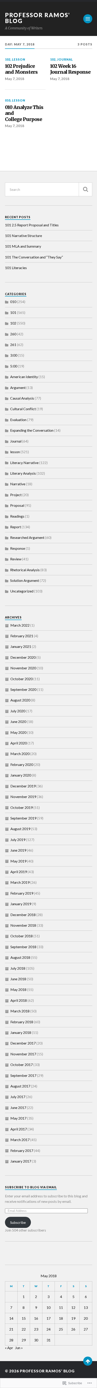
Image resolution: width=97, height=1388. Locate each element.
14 (11, 1318)
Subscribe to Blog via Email (31, 1187)
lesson (18, 59)
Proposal (17, 505)
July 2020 (17, 711)
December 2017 (23, 1043)
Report (15, 527)
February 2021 (21, 636)
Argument (18, 387)
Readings (17, 516)
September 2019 (23, 818)
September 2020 (23, 689)
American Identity (24, 376)
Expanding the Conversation (31, 430)
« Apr (9, 1347)
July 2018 (17, 968)
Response (17, 548)
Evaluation (18, 419)
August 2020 (20, 700)
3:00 (13, 355)
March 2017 (20, 1139)
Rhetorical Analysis (25, 570)
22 (24, 1329)
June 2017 (18, 1107)
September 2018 (23, 947)
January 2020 (20, 775)
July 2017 (17, 1096)
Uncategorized (21, 591)
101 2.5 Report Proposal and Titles (32, 225)
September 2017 (23, 1075)
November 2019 (23, 796)
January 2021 (20, 646)
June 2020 (18, 721)
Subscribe (18, 1222)
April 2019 (18, 871)
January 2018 (20, 1032)
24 (48, 1329)
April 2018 (18, 1000)
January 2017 (20, 1161)
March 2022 (20, 625)
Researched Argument (27, 537)
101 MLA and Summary (23, 246)
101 (13, 312)
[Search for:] (48, 189)
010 (7, 100)
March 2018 (20, 1011)
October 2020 (21, 679)
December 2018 (23, 914)
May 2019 (18, 861)
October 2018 (21, 936)
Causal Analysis (22, 398)
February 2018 (21, 1022)
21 (11, 1329)
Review (15, 559)
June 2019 (18, 850)
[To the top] (87, 1361)
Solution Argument (24, 580)
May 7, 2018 (14, 79)
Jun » (19, 1347)
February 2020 (21, 764)
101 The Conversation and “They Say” (34, 257)
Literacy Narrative (24, 462)
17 (48, 1318)
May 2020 (18, 732)
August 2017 (20, 1086)
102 (7, 59)
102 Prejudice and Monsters (21, 69)
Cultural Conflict (23, 409)
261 (13, 344)
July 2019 (17, 839)
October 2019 (21, 807)
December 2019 (23, 786)
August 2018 (20, 957)
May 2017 (18, 1118)
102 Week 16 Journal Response (70, 69)
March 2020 (20, 753)
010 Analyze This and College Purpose (24, 113)
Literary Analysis (23, 473)
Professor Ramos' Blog (37, 18)
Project (16, 495)
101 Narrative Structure (23, 235)
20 (86, 1318)
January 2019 (20, 904)
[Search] (85, 189)
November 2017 (23, 1054)
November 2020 (23, 668)
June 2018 (18, 979)
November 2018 (23, 925)
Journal (65, 59)
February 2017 (21, 1150)
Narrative (17, 484)
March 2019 (20, 882)
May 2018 (18, 989)
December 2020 (23, 657)
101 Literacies (16, 267)
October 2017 (21, 1064)
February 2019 (21, 893)
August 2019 (20, 829)
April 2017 (18, 1129)
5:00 (13, 366)
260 (13, 334)
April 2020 (18, 743)
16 (36, 1318)
